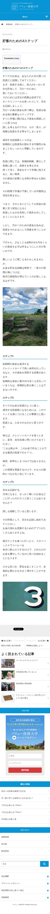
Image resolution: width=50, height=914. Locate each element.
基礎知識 (9, 24)
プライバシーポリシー (10, 883)
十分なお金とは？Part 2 (11, 805)
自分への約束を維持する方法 (13, 791)
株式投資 (5, 851)
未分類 (4, 844)
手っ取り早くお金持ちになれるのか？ (17, 798)
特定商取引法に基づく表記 (12, 890)
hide (17, 58)
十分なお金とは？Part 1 (11, 812)
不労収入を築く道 (8, 819)
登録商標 (5, 897)
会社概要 (5, 876)
